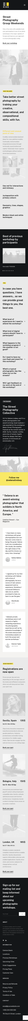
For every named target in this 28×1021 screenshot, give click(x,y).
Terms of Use (7, 991)
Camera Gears (8, 950)
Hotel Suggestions (9, 965)
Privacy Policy (8, 988)
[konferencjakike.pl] (6, 5)
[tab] (14, 321)
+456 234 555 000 (9, 1010)
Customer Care (8, 973)
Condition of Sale (9, 995)
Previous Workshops (10, 958)
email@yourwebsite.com (11, 1006)
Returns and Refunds (10, 984)
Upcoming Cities (8, 962)
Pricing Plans (7, 969)
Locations (6, 954)
